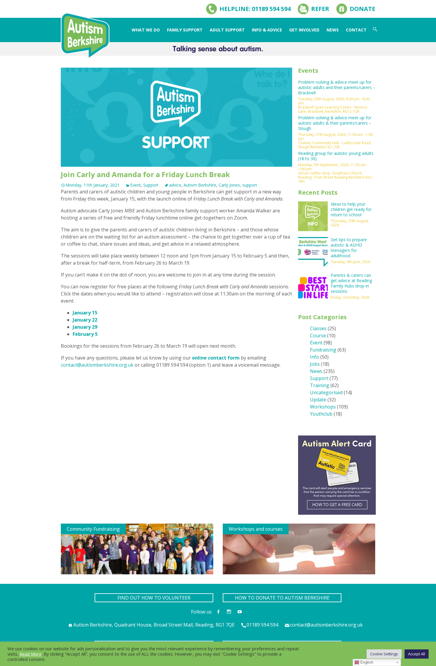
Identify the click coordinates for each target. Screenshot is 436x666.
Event (135, 185)
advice (175, 185)
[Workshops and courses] (299, 548)
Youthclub (321, 414)
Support (150, 185)
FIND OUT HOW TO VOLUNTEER (153, 598)
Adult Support (227, 30)
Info (314, 357)
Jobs (315, 364)
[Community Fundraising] (137, 548)
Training (319, 385)
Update (318, 399)
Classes (318, 328)
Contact (356, 30)
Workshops (323, 406)
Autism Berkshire (200, 185)
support (249, 185)
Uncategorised (326, 392)
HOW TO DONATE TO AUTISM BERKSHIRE (282, 598)
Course (318, 335)
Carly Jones (229, 185)
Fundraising (323, 349)
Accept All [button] (416, 654)
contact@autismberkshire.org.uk (97, 365)
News (333, 30)
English (366, 662)
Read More (31, 654)
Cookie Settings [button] (384, 654)
